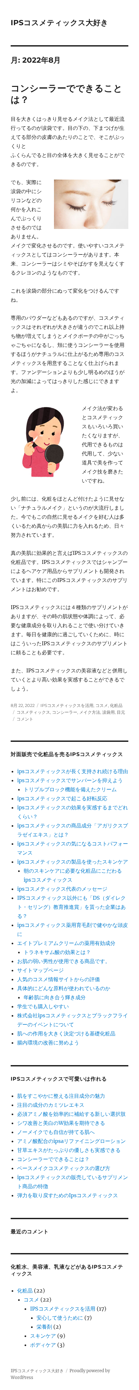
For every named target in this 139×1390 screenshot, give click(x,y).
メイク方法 (89, 712)
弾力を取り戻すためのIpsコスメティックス (67, 1195)
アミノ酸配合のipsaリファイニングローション (71, 1141)
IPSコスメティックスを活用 (66, 705)
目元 (121, 712)
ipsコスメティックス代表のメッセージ (62, 889)
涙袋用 (108, 712)
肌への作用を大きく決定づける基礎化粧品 (66, 1033)
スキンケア (43, 1336)
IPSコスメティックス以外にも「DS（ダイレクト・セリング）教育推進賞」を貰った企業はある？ (71, 907)
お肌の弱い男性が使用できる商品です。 (63, 961)
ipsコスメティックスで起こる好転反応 (62, 798)
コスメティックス (33, 712)
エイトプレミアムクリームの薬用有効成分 (66, 943)
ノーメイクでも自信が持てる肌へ (56, 1132)
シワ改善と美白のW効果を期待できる (61, 1123)
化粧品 (116, 705)
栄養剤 (44, 1326)
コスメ (101, 705)
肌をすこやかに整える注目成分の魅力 (61, 1096)
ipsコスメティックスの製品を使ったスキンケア (72, 861)
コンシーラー (64, 712)
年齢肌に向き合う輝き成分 (55, 997)
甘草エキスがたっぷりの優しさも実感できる (69, 1150)
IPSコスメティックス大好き (59, 22)
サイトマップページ (40, 970)
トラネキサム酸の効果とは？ (57, 952)
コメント (24, 718)
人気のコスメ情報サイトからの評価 (58, 979)
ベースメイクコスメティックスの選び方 (63, 1168)
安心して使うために (60, 1317)
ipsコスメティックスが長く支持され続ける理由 (72, 771)
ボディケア (43, 1345)
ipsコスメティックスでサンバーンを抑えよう (70, 780)
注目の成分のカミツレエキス (50, 1105)
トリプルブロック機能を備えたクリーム (70, 789)
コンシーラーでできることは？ (53, 1159)
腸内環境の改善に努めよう (48, 1042)
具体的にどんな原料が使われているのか (63, 988)
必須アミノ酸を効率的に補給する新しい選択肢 (71, 1114)
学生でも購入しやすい (43, 1006)
